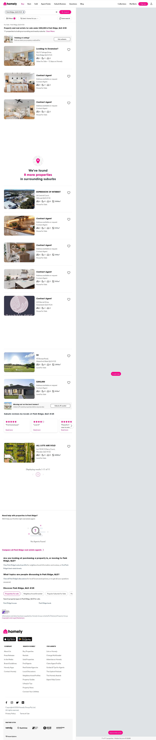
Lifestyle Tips (27, 683)
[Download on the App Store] (10, 639)
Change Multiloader (53, 655)
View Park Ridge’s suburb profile (15, 565)
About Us (7, 651)
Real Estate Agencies (30, 667)
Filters (11, 18)
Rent (29, 4)
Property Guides (28, 679)
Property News (28, 687)
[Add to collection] (68, 49)
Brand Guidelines (10, 663)
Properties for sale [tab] (12, 594)
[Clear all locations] (56, 12)
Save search (65, 18)
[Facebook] (6, 702)
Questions (73, 4)
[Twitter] (17, 702)
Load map (116, 374)
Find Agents (27, 663)
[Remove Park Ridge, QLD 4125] (24, 12)
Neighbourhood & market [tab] (33, 594)
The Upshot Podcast (53, 671)
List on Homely (51, 651)
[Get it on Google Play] (25, 639)
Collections (122, 4)
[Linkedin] (23, 702)
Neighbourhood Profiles (31, 675)
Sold (36, 4)
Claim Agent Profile (53, 663)
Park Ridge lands (45, 603)
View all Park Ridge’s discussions (15, 579)
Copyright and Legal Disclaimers (13, 618)
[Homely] (17, 631)
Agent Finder (46, 4)
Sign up (143, 4)
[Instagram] (12, 702)
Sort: (29, 18)
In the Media (8, 659)
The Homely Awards (53, 675)
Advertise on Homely (54, 659)
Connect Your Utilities (31, 691)
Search (66, 12)
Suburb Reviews (60, 4)
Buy (22, 4)
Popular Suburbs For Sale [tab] (56, 594)
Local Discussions (29, 671)
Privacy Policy (11, 713)
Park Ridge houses (10, 603)
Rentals (25, 655)
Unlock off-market (60, 406)
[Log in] (151, 4)
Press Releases (9, 655)
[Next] (71, 426)
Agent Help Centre (53, 679)
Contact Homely (10, 671)
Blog (82, 4)
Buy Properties (28, 651)
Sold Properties (28, 659)
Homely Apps (9, 667)
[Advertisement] (38, 136)
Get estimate (62, 39)
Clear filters (50, 31)
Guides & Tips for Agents (55, 667)
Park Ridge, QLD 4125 (17, 25)
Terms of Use (24, 713)
